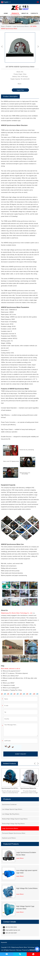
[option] (20, 20)
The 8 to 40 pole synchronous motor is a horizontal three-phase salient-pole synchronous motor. (10, 791)
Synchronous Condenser (9, 804)
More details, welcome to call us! (10, 668)
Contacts (34, 13)
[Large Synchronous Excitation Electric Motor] (8, 855)
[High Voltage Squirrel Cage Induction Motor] (8, 909)
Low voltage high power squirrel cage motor (26, 872)
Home (6, 13)
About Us (24, 13)
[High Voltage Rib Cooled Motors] (8, 891)
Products (15, 13)
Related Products (9, 763)
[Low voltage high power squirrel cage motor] (8, 873)
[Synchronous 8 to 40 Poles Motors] (10, 777)
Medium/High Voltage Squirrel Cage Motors (15, 819)
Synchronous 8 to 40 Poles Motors (10, 788)
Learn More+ (20, 858)
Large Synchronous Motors (21, 26)
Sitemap (18, 950)
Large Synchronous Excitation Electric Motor (26, 854)
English (6, 2)
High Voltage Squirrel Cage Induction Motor (25, 907)
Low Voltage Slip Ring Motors (10, 814)
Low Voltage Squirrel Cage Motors (12, 809)
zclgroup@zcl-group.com (12, 930)
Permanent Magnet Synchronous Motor (13, 833)
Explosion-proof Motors (9, 838)
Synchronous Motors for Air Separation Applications (29, 788)
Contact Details (9, 922)
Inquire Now (20, 90)
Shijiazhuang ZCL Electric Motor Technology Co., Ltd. (16, 613)
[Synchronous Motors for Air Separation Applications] (29, 777)
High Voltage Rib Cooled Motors (26, 888)
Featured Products (11, 844)
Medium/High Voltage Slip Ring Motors (13, 823)
